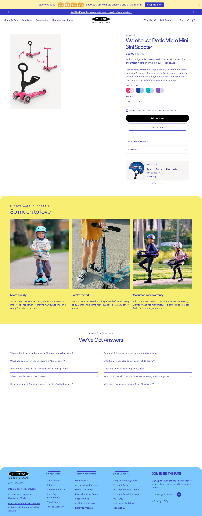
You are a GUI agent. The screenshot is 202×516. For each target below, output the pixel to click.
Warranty (133, 149)
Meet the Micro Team (86, 494)
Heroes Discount (55, 506)
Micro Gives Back (84, 489)
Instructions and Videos (126, 489)
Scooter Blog (82, 498)
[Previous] (9, 12)
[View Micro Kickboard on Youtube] (165, 502)
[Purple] (160, 90)
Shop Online (53, 480)
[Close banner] (199, 4)
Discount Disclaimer (124, 503)
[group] (101, 12)
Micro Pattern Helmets (162, 169)
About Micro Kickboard (87, 485)
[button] (166, 20)
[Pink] (130, 90)
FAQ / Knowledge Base (125, 480)
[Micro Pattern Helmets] (137, 170)
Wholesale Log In (55, 489)
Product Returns (122, 485)
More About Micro (86, 473)
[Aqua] (150, 90)
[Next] (193, 12)
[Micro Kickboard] (101, 20)
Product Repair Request (126, 494)
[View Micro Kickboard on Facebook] (159, 502)
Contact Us (119, 508)
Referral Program (84, 508)
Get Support (121, 473)
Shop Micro (54, 473)
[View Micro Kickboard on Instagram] (153, 502)
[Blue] (140, 90)
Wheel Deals (53, 502)
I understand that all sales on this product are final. (154, 110)
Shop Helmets (154, 4)
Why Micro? (81, 480)
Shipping (51, 485)
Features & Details (138, 141)
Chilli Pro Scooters (85, 503)
